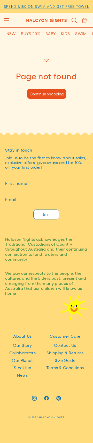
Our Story (22, 345)
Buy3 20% (30, 33)
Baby (50, 33)
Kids (65, 33)
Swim (81, 33)
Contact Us (65, 345)
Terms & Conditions (65, 367)
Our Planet (22, 360)
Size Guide (65, 360)
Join (46, 214)
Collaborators (22, 352)
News (22, 375)
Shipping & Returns (65, 352)
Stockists (22, 367)
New (11, 33)
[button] (6, 20)
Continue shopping (47, 94)
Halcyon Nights (52, 417)
